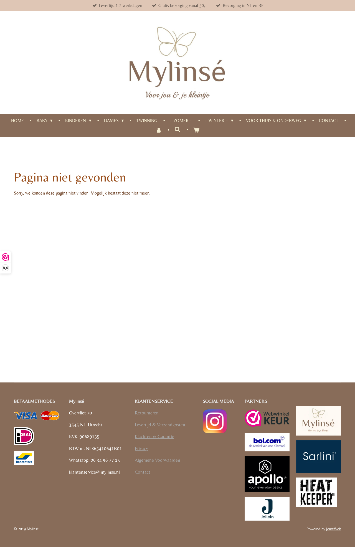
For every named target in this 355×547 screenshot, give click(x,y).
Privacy (141, 448)
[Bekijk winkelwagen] (196, 130)
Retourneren (147, 413)
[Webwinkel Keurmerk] (267, 419)
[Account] (158, 130)
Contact (142, 472)
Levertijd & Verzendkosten (160, 424)
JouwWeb (333, 529)
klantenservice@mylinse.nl (94, 472)
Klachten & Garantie (154, 436)
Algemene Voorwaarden (157, 460)
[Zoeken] (177, 129)
